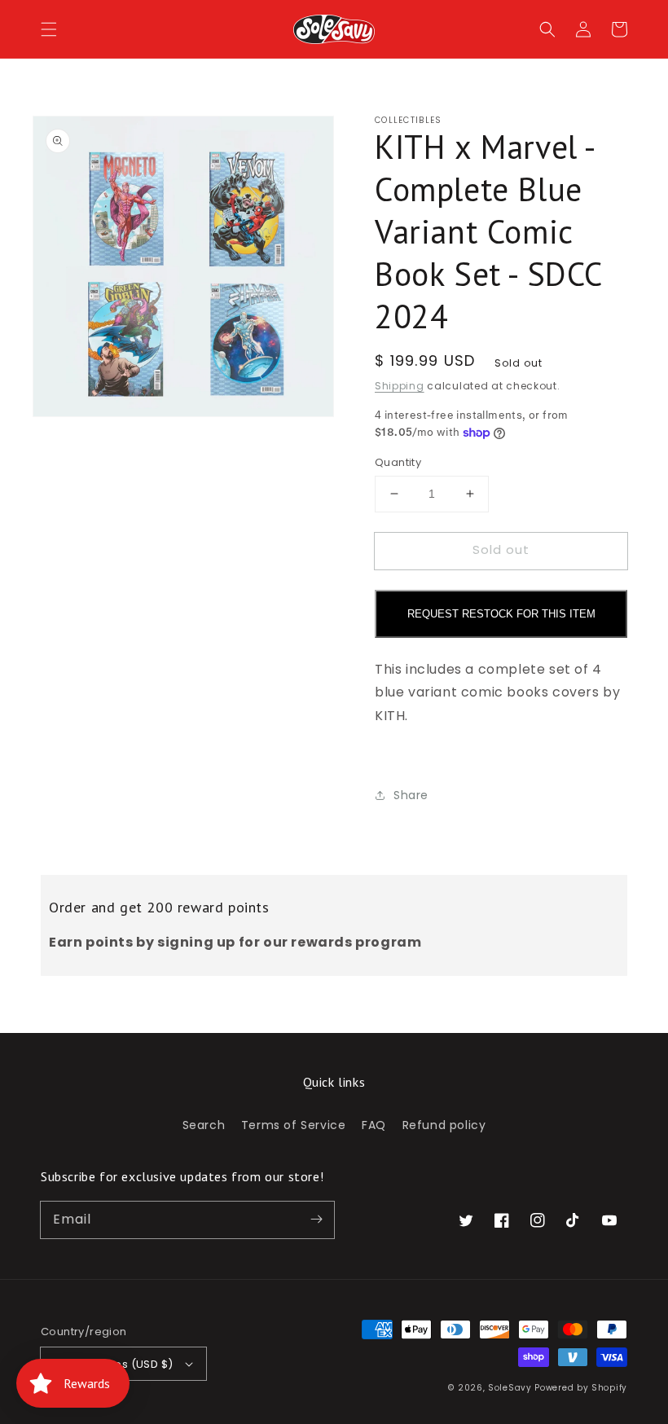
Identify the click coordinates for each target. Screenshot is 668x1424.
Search (204, 1125)
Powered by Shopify (580, 1388)
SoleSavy (510, 1388)
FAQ (374, 1125)
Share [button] (410, 795)
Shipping (399, 386)
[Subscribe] (316, 1219)
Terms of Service (293, 1125)
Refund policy (444, 1125)
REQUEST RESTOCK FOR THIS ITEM (501, 614)
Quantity (398, 462)
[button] (49, 29)
